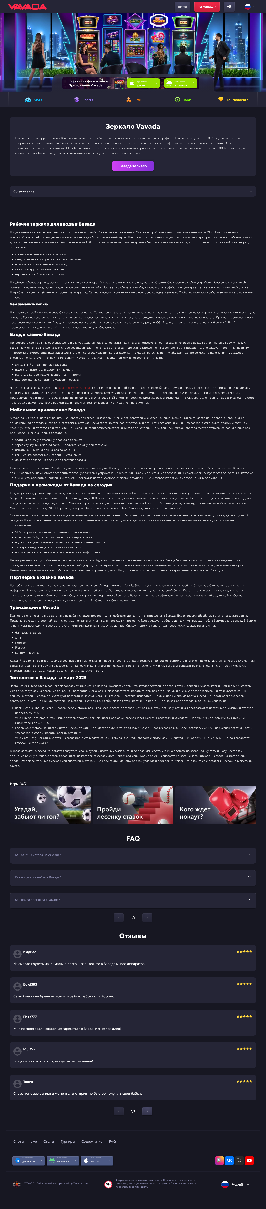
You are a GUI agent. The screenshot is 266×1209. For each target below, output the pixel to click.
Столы (48, 1141)
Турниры (68, 1141)
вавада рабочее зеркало (74, 388)
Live (34, 1141)
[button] (261, 52)
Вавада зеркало (133, 166)
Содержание (91, 1141)
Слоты (18, 1141)
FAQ (112, 1141)
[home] (27, 7)
